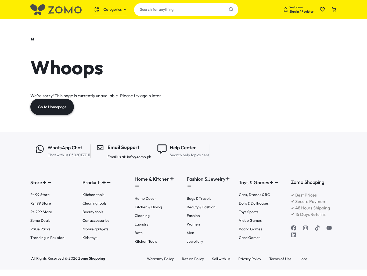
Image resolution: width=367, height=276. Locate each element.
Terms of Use (280, 259)
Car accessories (95, 220)
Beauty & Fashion (201, 207)
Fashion (193, 215)
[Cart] (334, 10)
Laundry (142, 224)
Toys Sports (248, 212)
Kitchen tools (93, 195)
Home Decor (145, 198)
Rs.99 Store (40, 195)
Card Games (249, 237)
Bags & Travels (199, 198)
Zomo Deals (40, 220)
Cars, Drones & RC (254, 195)
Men (190, 233)
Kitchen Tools (146, 241)
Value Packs (40, 229)
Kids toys (89, 237)
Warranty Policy (160, 259)
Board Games (250, 229)
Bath (139, 233)
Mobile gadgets (95, 229)
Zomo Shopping (91, 258)
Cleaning (142, 215)
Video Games (250, 220)
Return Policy (193, 259)
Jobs (303, 259)
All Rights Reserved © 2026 (54, 258)
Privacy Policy (249, 259)
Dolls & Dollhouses (254, 203)
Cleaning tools (94, 203)
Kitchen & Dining (148, 207)
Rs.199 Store (40, 203)
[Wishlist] (322, 10)
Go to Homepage (52, 106)
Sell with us (221, 259)
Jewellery (195, 241)
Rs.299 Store (41, 212)
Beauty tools (92, 212)
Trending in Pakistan (47, 237)
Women (193, 224)
